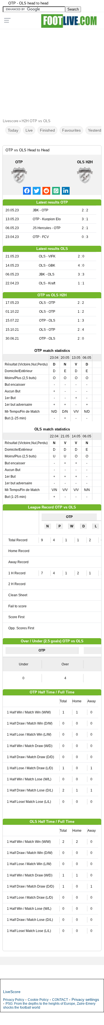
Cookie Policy (38, 1000)
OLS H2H (85, 162)
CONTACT (60, 1000)
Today (13, 130)
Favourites (71, 130)
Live (29, 130)
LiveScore (12, 991)
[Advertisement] (52, 72)
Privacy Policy (13, 1000)
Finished (47, 130)
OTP (19, 162)
